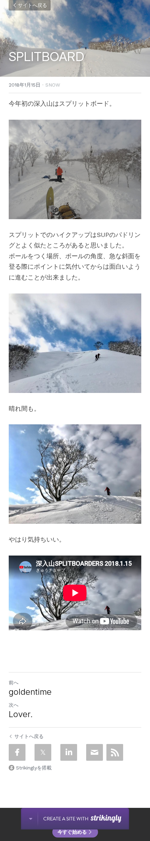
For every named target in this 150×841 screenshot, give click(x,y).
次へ (13, 705)
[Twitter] (43, 752)
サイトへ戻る (32, 5)
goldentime (30, 692)
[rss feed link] (114, 752)
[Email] (94, 752)
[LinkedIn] (68, 752)
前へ (13, 682)
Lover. (21, 714)
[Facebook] (17, 752)
